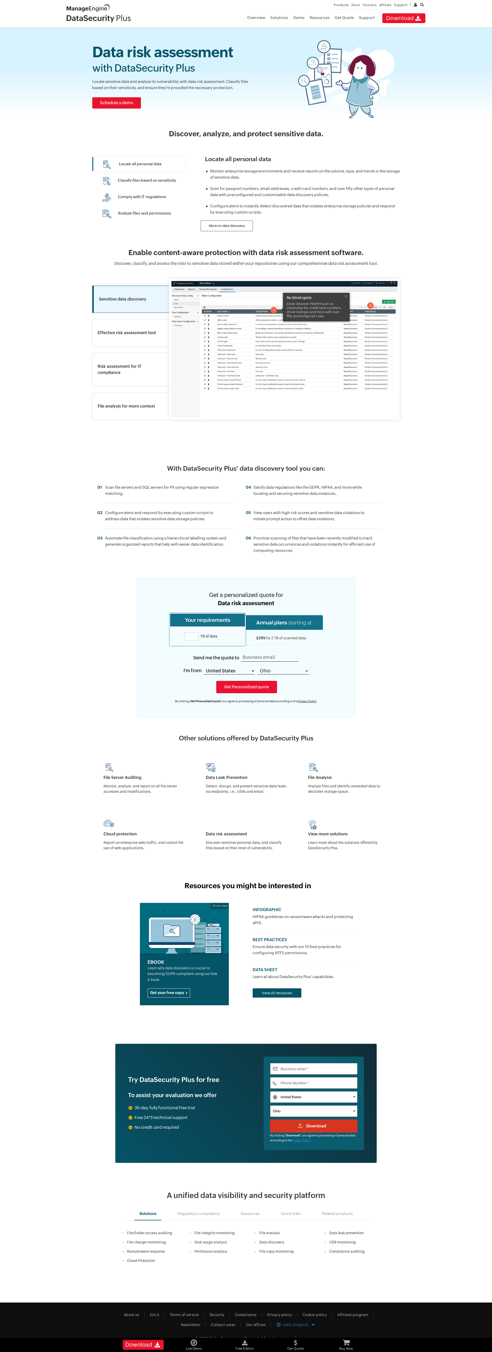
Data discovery (271, 1242)
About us (131, 1315)
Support (367, 17)
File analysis (269, 1233)
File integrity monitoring (214, 1233)
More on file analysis (224, 240)
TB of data (208, 636)
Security (217, 1315)
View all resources (277, 993)
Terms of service (184, 1315)
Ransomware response (146, 1251)
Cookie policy (315, 1315)
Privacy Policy (307, 701)
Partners (370, 5)
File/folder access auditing (149, 1233)
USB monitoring (342, 1242)
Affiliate (385, 5)
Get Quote (344, 17)
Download (400, 18)
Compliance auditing (347, 1251)
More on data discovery (227, 226)
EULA (154, 1315)
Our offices (256, 1325)
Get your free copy (167, 992)
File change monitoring (146, 1242)
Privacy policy (279, 1315)
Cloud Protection (141, 1261)
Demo (299, 17)
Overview (256, 17)
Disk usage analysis (210, 1242)
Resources (320, 17)
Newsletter (190, 1325)
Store (355, 5)
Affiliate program (352, 1315)
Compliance (246, 1315)
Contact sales (223, 1325)
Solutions (279, 17)
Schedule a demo (116, 102)
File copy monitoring (276, 1251)
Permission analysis (210, 1251)
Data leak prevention (346, 1233)
